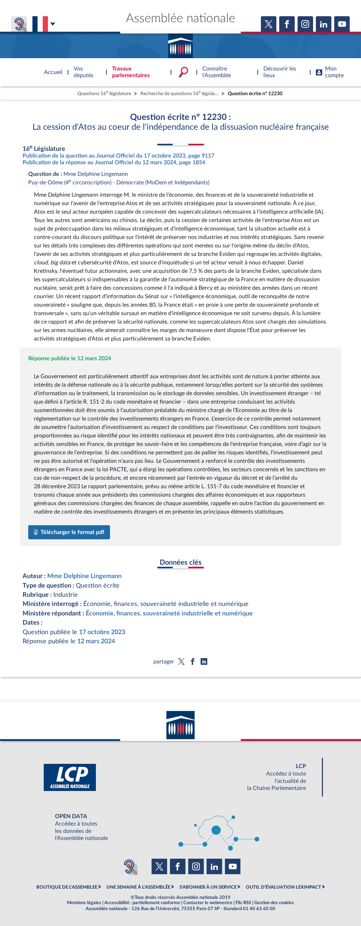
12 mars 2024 (96, 641)
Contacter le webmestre (207, 903)
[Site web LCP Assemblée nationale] (180, 777)
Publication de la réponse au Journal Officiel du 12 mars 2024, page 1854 (114, 162)
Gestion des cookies (274, 903)
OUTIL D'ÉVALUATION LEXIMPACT (283, 887)
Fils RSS (243, 903)
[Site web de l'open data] (180, 827)
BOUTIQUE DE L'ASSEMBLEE (66, 887)
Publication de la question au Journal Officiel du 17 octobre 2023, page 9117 (118, 156)
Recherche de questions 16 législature (180, 93)
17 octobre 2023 (102, 632)
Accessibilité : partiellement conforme (142, 903)
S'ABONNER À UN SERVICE (208, 887)
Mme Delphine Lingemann (84, 576)
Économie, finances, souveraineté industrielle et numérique (169, 614)
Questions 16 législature (104, 93)
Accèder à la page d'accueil (180, 43)
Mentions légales (84, 903)
